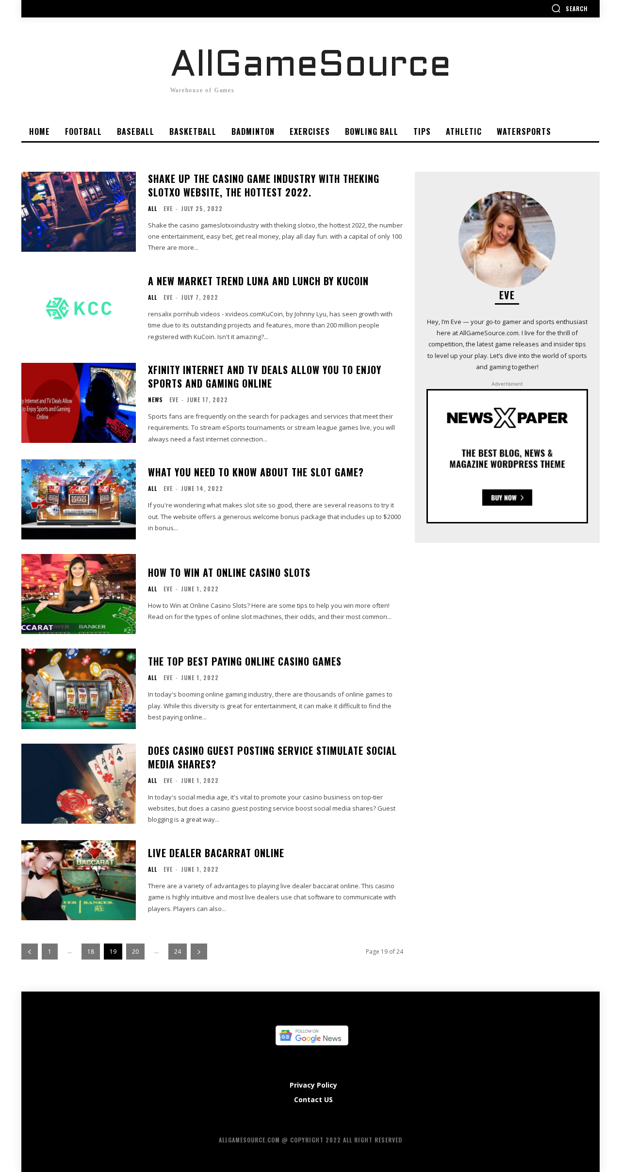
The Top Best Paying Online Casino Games (245, 661)
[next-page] (199, 952)
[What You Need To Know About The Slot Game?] (78, 499)
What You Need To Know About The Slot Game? (256, 472)
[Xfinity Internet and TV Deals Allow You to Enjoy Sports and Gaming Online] (78, 403)
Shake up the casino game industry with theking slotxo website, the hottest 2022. (263, 185)
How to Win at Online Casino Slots (229, 572)
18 (90, 951)
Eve (168, 208)
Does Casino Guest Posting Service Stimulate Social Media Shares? (272, 757)
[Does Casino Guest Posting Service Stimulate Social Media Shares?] (78, 784)
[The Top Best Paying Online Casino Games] (78, 689)
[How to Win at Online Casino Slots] (78, 594)
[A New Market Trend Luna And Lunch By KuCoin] (78, 308)
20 (135, 951)
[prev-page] (29, 952)
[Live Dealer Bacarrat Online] (78, 880)
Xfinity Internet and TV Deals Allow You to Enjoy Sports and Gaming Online (264, 376)
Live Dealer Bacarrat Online (216, 853)
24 (177, 951)
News (155, 400)
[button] (569, 8)
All (152, 209)
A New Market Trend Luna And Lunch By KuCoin (258, 281)
